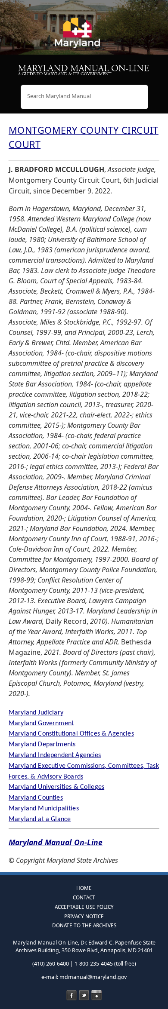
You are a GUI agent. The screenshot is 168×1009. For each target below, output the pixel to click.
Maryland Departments (42, 744)
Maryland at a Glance (40, 819)
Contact (84, 897)
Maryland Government (41, 723)
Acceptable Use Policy (84, 906)
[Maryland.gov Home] (84, 36)
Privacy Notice (84, 916)
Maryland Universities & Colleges (56, 787)
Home (84, 887)
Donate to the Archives (84, 925)
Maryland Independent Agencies (55, 755)
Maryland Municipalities (44, 808)
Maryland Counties (36, 797)
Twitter (84, 995)
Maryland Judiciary (36, 712)
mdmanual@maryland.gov (93, 977)
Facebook (71, 995)
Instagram (96, 995)
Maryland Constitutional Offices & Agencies (71, 733)
